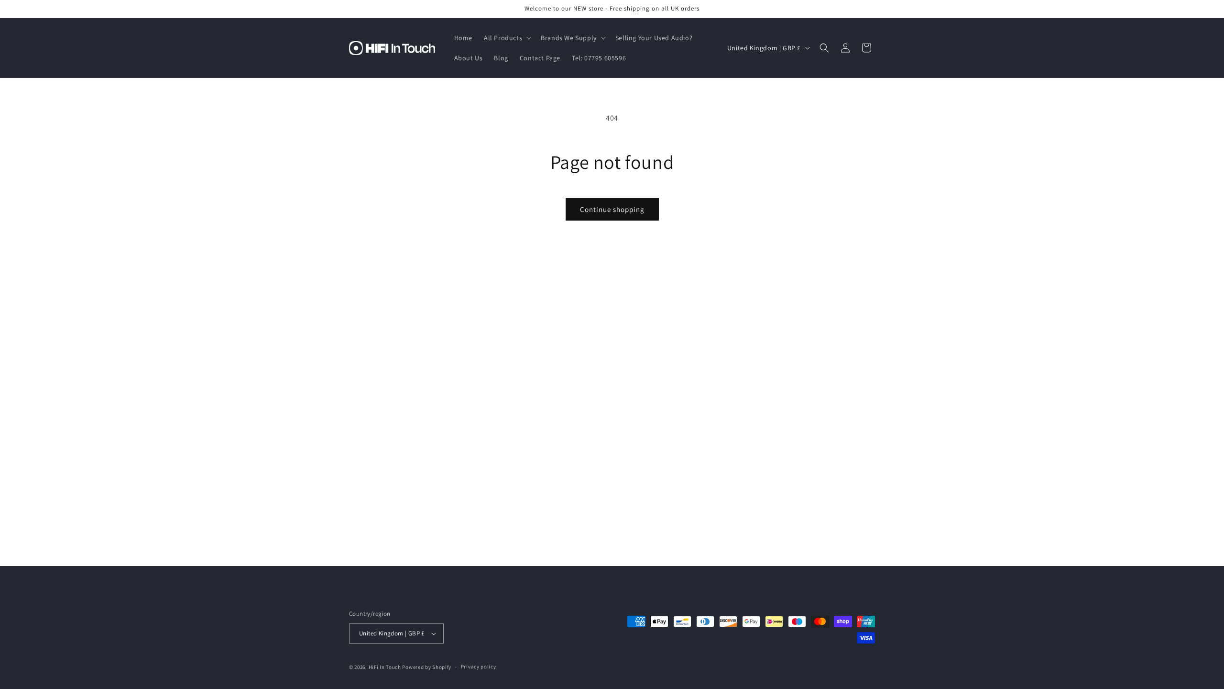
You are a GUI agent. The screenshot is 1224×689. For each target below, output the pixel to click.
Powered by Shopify (426, 667)
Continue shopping (612, 209)
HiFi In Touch (385, 667)
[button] (506, 38)
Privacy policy (478, 666)
